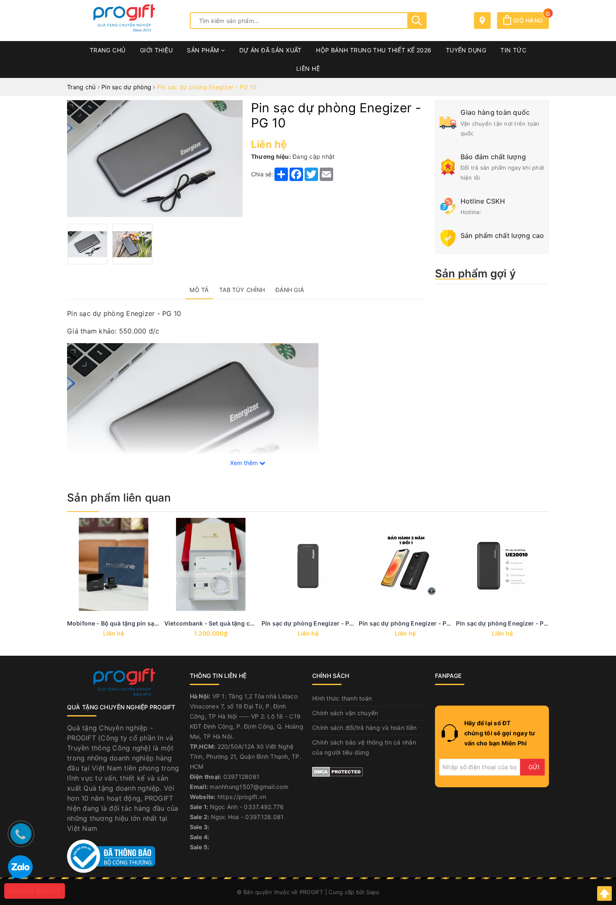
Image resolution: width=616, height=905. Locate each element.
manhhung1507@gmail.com (249, 786)
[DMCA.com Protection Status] (337, 770)
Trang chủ (108, 50)
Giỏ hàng (530, 20)
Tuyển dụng (466, 50)
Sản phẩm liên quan (119, 497)
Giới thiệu (156, 50)
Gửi (533, 767)
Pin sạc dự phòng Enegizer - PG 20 (409, 623)
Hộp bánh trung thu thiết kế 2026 (373, 50)
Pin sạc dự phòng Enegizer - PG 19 (506, 623)
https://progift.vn (242, 796)
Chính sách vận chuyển (345, 712)
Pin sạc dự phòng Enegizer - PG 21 (311, 623)
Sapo (373, 892)
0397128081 (241, 776)
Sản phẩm (204, 50)
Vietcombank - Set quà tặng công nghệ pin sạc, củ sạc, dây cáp (255, 623)
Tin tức (513, 50)
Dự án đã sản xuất (270, 50)
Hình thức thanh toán (342, 698)
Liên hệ (308, 68)
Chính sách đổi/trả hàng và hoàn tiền (364, 727)
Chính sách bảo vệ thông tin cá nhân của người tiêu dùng (364, 747)
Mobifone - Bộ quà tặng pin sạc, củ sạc (123, 623)
